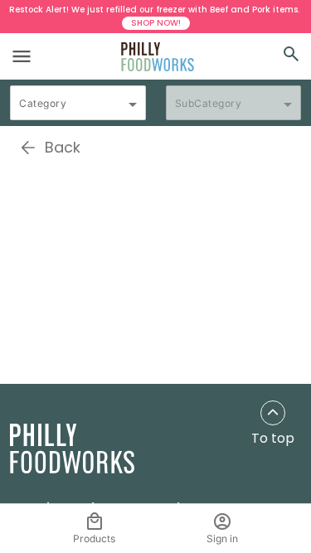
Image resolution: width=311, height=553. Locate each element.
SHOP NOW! (156, 23)
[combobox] (78, 110)
